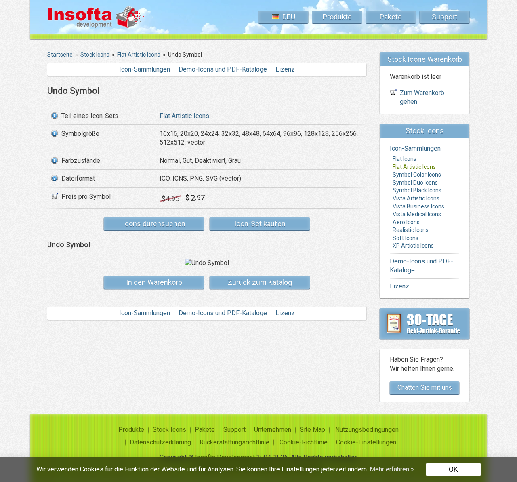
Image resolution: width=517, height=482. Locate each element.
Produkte (337, 17)
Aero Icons (406, 222)
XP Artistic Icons (413, 245)
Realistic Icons (411, 230)
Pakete (391, 17)
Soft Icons (405, 238)
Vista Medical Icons (417, 214)
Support (444, 17)
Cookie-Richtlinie (304, 442)
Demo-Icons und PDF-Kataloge (223, 69)
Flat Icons (404, 159)
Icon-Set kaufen (260, 223)
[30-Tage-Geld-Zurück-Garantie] (424, 323)
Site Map (312, 430)
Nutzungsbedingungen (367, 430)
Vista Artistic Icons (416, 198)
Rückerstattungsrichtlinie (234, 442)
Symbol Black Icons (417, 190)
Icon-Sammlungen (144, 69)
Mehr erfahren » (392, 469)
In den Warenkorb (154, 282)
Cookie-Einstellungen (366, 442)
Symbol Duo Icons (415, 182)
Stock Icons (169, 430)
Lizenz (285, 69)
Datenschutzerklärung (160, 442)
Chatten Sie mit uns (424, 387)
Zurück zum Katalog (260, 282)
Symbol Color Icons (417, 174)
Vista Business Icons (418, 206)
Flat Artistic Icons (184, 116)
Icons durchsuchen (154, 223)
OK (453, 469)
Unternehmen (272, 430)
